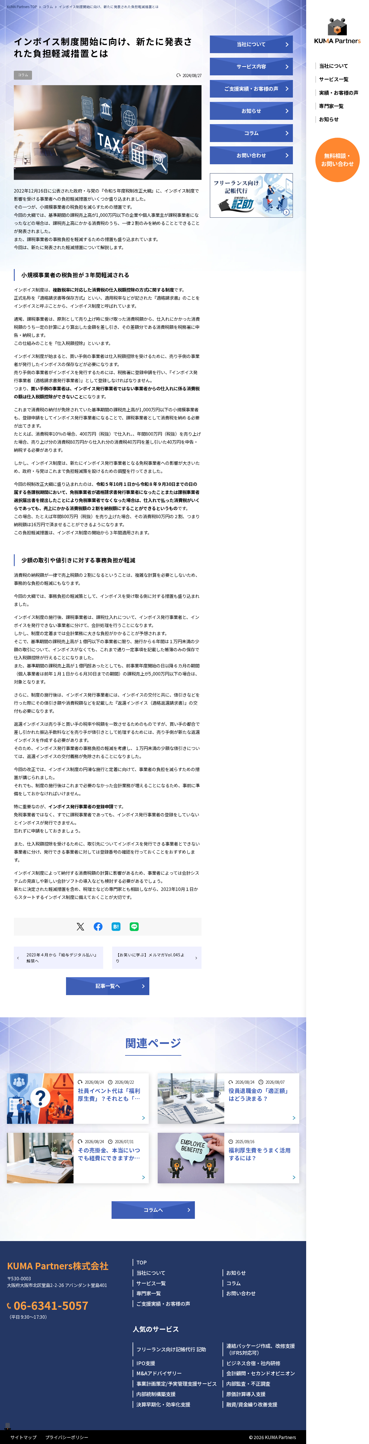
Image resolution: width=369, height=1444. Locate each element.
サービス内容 (251, 66)
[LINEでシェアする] (134, 926)
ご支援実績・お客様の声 (251, 88)
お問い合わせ (251, 155)
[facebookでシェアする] (98, 926)
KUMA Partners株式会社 (57, 1265)
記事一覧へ (107, 985)
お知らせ (251, 110)
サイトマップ (23, 1437)
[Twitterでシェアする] (80, 927)
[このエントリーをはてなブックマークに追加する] (116, 926)
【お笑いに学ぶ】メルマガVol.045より (150, 958)
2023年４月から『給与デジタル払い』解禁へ (62, 958)
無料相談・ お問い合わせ (337, 160)
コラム (23, 74)
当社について (251, 44)
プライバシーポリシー (66, 1437)
